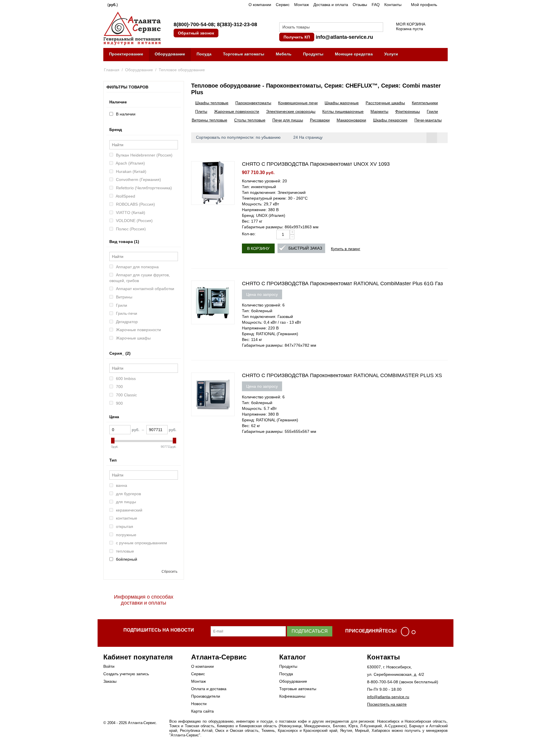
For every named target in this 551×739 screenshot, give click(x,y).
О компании (260, 4)
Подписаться (310, 631)
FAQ (376, 4)
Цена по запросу (262, 294)
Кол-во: (249, 233)
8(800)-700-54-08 (194, 24)
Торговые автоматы (243, 54)
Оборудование (170, 54)
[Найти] (379, 27)
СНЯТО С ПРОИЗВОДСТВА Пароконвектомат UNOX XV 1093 (316, 164)
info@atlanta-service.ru (344, 37)
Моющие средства (354, 54)
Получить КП (297, 37)
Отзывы (360, 4)
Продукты (313, 54)
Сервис (283, 4)
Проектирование (126, 54)
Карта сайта (202, 711)
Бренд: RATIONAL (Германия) (270, 333)
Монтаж (301, 4)
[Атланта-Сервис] (132, 28)
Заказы (110, 681)
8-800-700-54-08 (382, 682)
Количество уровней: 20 (264, 181)
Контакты (392, 4)
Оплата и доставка (208, 688)
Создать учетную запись (126, 674)
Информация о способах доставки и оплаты (143, 600)
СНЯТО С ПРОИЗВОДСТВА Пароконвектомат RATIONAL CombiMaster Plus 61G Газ (342, 283)
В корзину (258, 248)
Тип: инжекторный (259, 186)
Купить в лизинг (345, 248)
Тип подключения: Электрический (274, 192)
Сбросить (169, 572)
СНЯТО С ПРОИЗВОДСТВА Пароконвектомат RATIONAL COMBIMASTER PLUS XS (342, 375)
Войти (109, 666)
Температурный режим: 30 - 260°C (275, 198)
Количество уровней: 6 (263, 305)
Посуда (204, 54)
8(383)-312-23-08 (237, 24)
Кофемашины (292, 696)
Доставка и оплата (330, 4)
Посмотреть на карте (387, 704)
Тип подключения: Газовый (267, 316)
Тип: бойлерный (257, 310)
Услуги (391, 54)
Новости (199, 703)
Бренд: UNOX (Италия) (263, 215)
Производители (205, 696)
